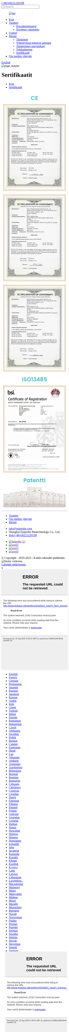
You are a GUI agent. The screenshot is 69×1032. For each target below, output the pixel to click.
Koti (11, 19)
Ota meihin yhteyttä (20, 56)
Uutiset (13, 32)
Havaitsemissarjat (26, 26)
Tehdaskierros (24, 49)
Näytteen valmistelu (27, 29)
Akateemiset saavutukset (30, 46)
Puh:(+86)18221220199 (23, 535)
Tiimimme (22, 39)
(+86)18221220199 (12, 3)
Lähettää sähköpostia (13, 564)
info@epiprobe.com (20, 528)
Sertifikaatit (22, 52)
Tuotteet (13, 22)
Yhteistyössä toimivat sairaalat (33, 42)
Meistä (13, 36)
